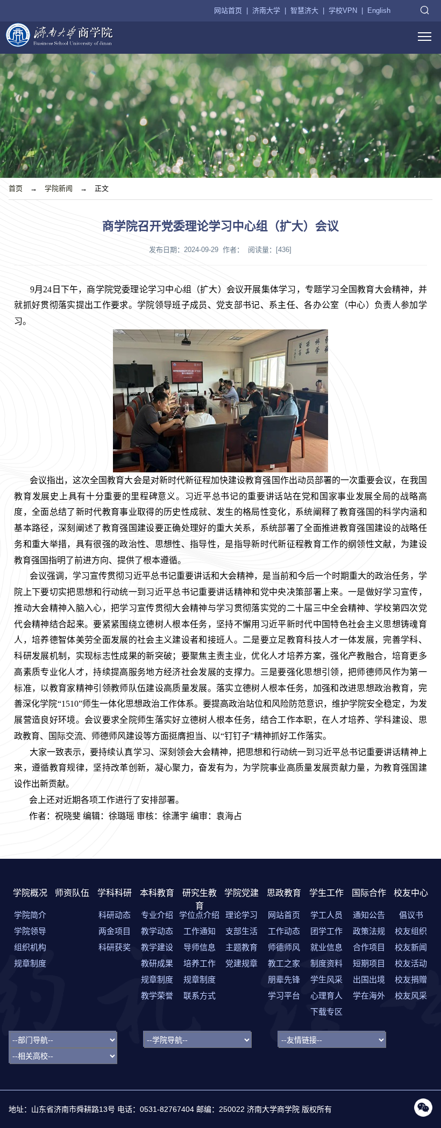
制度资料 (326, 963)
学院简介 (30, 914)
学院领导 (30, 931)
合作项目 (369, 947)
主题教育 (241, 947)
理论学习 (241, 914)
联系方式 (199, 995)
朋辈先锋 (284, 979)
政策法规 (369, 931)
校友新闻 (411, 947)
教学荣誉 (157, 995)
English (378, 10)
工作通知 (199, 931)
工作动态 (284, 931)
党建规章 (241, 963)
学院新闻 (59, 188)
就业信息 (326, 947)
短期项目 (369, 963)
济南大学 (266, 10)
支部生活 (241, 931)
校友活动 (411, 963)
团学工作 (326, 931)
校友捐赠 (411, 979)
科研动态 (114, 914)
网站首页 (228, 10)
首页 (16, 188)
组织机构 (30, 947)
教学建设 (157, 947)
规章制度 (30, 963)
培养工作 (199, 963)
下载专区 (326, 1011)
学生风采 (326, 979)
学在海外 (369, 995)
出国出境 (369, 979)
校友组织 (411, 931)
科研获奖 (114, 947)
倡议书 (411, 914)
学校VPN (343, 10)
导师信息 (199, 947)
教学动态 (157, 931)
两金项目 (114, 931)
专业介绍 (157, 914)
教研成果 (157, 963)
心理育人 (326, 995)
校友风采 (411, 995)
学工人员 (326, 914)
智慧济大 (304, 10)
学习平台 (284, 995)
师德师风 (284, 947)
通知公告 (369, 914)
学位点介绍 (199, 914)
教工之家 (284, 963)
